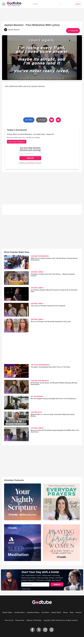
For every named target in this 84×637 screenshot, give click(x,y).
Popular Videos (7, 612)
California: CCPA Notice (33, 620)
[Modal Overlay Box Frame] (30, 156)
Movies (65, 612)
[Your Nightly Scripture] (22, 501)
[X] (38, 629)
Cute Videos (45, 612)
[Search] (61, 4)
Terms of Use (9, 620)
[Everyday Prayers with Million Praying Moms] (61, 501)
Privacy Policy (19, 620)
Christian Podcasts (14, 480)
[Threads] (51, 629)
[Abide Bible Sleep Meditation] (22, 542)
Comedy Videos (19, 612)
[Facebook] (32, 629)
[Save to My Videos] (51, 119)
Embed (43, 120)
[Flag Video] (58, 119)
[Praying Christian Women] (61, 542)
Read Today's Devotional (17, 141)
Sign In (78, 4)
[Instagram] (45, 629)
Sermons (79, 612)
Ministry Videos (56, 612)
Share (30, 120)
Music (72, 612)
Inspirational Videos (33, 612)
